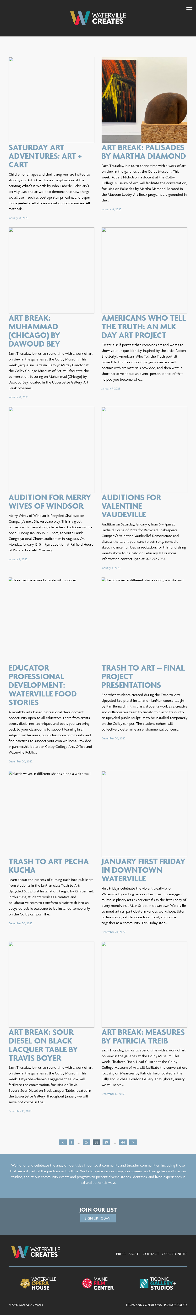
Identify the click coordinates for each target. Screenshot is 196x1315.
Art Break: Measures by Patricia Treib (143, 1036)
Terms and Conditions (144, 1305)
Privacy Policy (175, 1305)
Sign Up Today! (98, 1218)
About (134, 1253)
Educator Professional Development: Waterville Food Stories (43, 684)
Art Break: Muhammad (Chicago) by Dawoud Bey (34, 331)
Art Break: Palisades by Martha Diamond (144, 151)
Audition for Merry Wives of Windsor (50, 501)
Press (120, 1253)
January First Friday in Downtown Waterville (143, 870)
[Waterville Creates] (98, 18)
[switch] (189, 8)
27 (87, 1142)
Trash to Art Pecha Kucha (49, 865)
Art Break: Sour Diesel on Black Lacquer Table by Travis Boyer (43, 1045)
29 (107, 1142)
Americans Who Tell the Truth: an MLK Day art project (144, 326)
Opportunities (174, 1253)
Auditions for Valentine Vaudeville (131, 505)
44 (124, 1142)
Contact (151, 1253)
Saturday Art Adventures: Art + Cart (45, 156)
